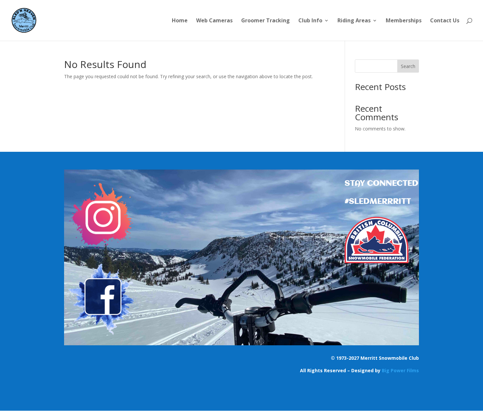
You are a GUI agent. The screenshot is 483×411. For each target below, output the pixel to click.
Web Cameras (214, 21)
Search (408, 66)
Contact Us (444, 21)
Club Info (310, 21)
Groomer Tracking (265, 21)
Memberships (404, 21)
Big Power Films (400, 370)
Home (180, 21)
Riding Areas (354, 21)
